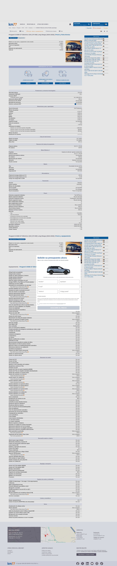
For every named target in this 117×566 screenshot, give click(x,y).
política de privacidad (60, 303)
